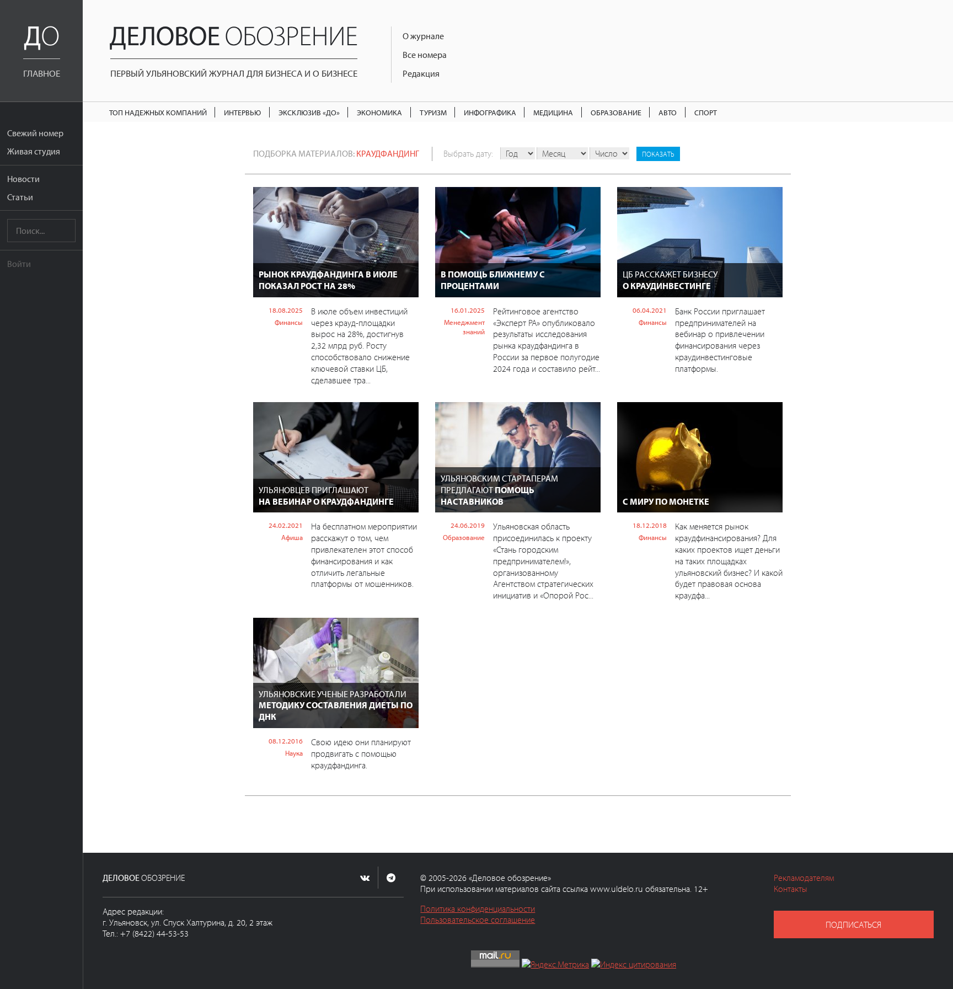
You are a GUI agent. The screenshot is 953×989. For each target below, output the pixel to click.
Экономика (379, 112)
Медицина (553, 112)
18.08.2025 (286, 310)
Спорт (705, 112)
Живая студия (33, 151)
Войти (19, 263)
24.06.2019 (468, 525)
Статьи (20, 196)
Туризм (433, 112)
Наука (294, 753)
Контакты (790, 888)
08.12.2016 (286, 740)
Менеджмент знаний (464, 327)
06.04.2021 (650, 310)
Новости (23, 178)
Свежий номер (35, 132)
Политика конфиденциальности (477, 908)
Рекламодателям (804, 877)
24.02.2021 (286, 525)
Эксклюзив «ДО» (309, 112)
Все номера (425, 54)
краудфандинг (387, 153)
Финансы (289, 322)
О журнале (423, 35)
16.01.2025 (468, 310)
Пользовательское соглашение (477, 919)
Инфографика (490, 112)
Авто (667, 112)
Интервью (242, 112)
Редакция (421, 73)
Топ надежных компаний (158, 112)
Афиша (292, 537)
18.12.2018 (650, 525)
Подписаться (853, 924)
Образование (616, 112)
